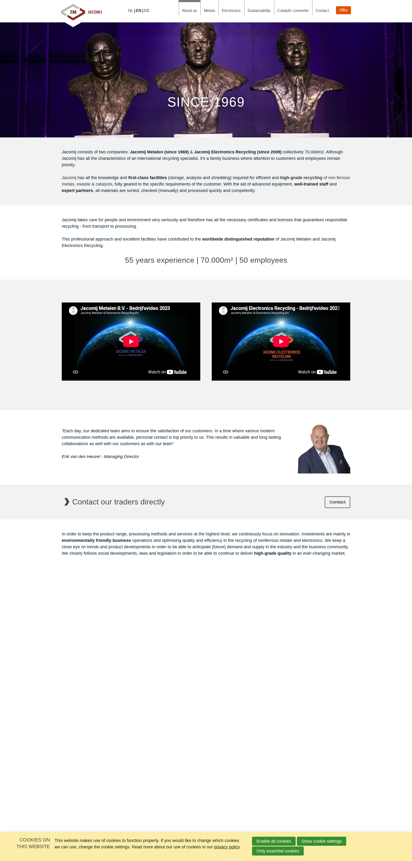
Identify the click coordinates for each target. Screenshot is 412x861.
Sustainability (258, 11)
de (146, 11)
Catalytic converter (293, 11)
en (138, 11)
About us (189, 11)
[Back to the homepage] (81, 11)
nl (130, 11)
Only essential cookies (278, 851)
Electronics (231, 11)
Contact (322, 11)
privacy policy (227, 847)
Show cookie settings (321, 841)
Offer (344, 10)
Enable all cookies (274, 841)
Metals (209, 11)
